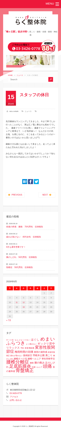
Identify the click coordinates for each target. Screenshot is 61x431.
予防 (22, 348)
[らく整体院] (30, 24)
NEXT (45, 195)
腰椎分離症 (17, 361)
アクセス (14, 397)
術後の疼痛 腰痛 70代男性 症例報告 (24, 227)
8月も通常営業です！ (16, 247)
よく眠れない (31, 344)
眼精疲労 (27, 355)
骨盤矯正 (25, 370)
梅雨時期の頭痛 (24, 351)
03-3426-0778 (16, 393)
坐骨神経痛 (29, 348)
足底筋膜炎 (20, 366)
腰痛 (32, 363)
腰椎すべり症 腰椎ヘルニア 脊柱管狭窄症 (34, 359)
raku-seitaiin (13, 111)
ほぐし (35, 339)
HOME (10, 75)
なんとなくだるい (22, 340)
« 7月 (8, 320)
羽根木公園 (39, 355)
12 (24, 302)
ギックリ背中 (46, 343)
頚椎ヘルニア (37, 367)
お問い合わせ (16, 400)
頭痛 (47, 366)
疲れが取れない (16, 355)
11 (17, 302)
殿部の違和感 (40, 352)
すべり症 (10, 340)
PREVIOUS (17, 195)
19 (24, 307)
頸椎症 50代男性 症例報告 (19, 267)
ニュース (20, 75)
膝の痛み (39, 362)
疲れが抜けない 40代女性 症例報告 (23, 237)
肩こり (49, 355)
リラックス (13, 347)
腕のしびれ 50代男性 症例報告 (21, 257)
